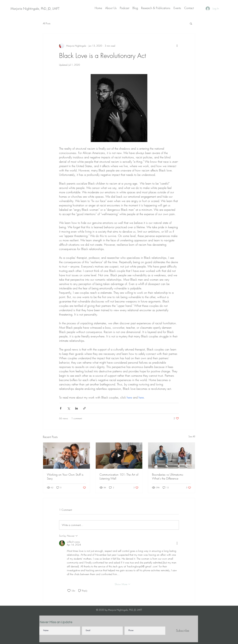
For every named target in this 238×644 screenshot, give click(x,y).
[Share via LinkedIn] (76, 408)
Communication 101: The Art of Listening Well (119, 476)
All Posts (46, 23)
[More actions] (177, 46)
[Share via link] (84, 408)
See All (191, 436)
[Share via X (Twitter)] (68, 408)
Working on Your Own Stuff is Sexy (65, 476)
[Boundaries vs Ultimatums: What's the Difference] (171, 455)
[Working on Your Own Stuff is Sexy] (66, 455)
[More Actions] (177, 543)
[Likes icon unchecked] (69, 591)
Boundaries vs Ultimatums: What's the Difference (168, 476)
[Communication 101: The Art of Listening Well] (119, 455)
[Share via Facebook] (60, 408)
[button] (191, 23)
